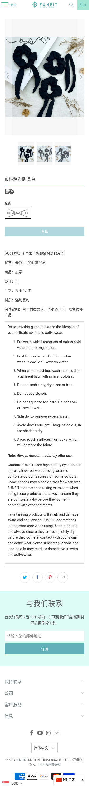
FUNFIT (20, 759)
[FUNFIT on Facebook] (32, 733)
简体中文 (41, 748)
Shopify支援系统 (49, 764)
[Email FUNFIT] (56, 733)
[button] (69, 779)
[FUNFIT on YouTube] (40, 733)
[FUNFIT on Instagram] (48, 733)
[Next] (81, 77)
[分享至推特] (25, 577)
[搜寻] (71, 5)
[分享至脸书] (37, 577)
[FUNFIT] (44, 5)
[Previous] (8, 77)
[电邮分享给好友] (62, 577)
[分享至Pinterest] (50, 577)
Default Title (17, 213)
